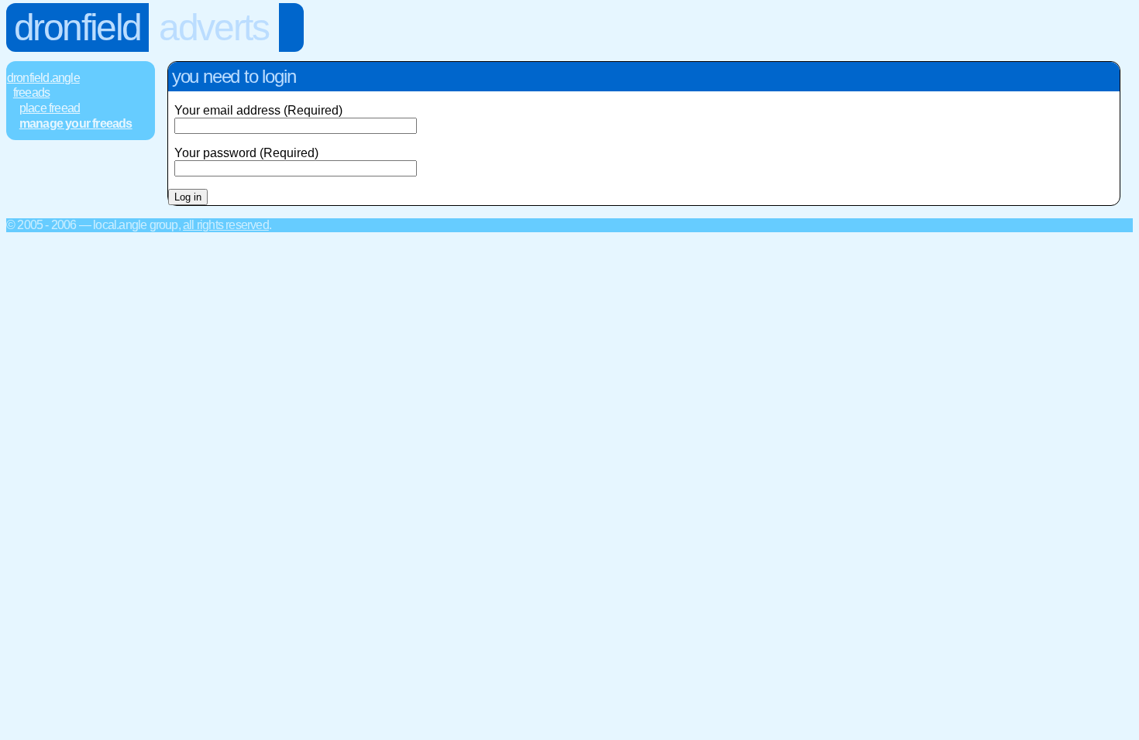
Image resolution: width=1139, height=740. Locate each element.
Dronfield (77, 27)
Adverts (213, 27)
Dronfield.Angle (43, 77)
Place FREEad (49, 108)
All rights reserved (226, 224)
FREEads (31, 92)
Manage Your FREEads (75, 123)
